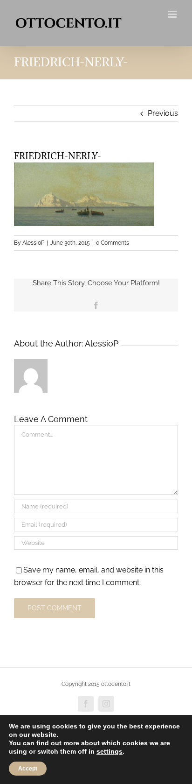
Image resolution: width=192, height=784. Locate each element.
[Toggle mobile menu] (173, 14)
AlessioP (33, 243)
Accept (27, 768)
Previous (163, 113)
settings (109, 751)
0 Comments (112, 243)
